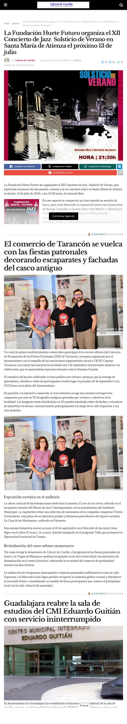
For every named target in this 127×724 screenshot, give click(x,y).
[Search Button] (121, 5)
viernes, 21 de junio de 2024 (54, 60)
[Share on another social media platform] (120, 172)
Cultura (15, 23)
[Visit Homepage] (63, 5)
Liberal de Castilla (25, 60)
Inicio (6, 23)
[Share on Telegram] (119, 166)
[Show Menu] (5, 5)
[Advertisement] (63, 715)
